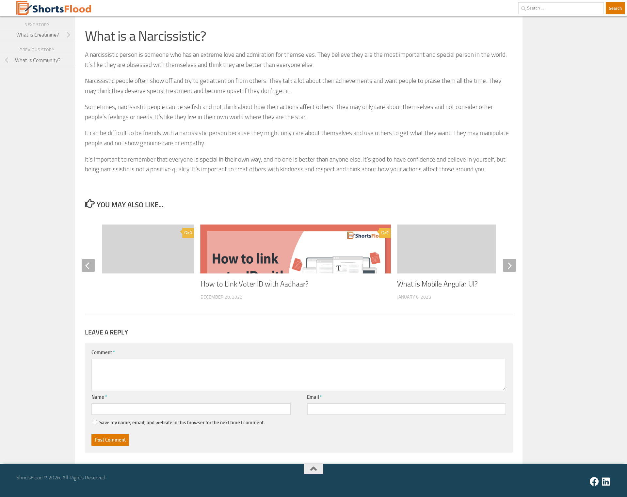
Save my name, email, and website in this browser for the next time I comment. (182, 423)
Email (314, 397)
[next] (509, 265)
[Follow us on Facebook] (594, 481)
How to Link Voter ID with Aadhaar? (255, 284)
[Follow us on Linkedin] (606, 481)
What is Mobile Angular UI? (437, 284)
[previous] (88, 265)
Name (99, 397)
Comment (103, 352)
